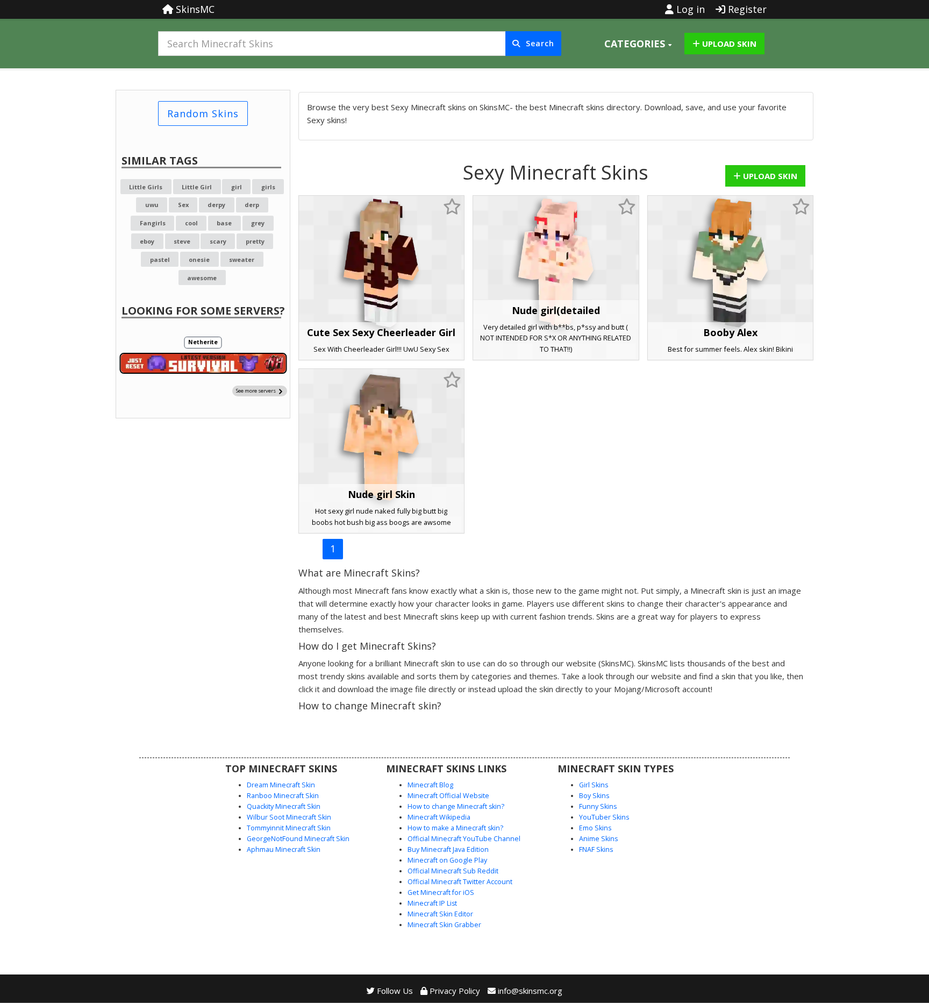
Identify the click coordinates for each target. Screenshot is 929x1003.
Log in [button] (689, 9)
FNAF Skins (596, 849)
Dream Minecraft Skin (281, 784)
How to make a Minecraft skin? (455, 828)
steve (182, 241)
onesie (199, 259)
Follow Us (394, 990)
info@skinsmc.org (530, 990)
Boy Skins (594, 795)
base (224, 223)
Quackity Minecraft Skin (283, 806)
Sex (183, 205)
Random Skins (203, 113)
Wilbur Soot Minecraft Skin (289, 817)
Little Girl (197, 187)
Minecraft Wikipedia (439, 817)
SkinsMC (194, 9)
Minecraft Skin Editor (440, 914)
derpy (216, 205)
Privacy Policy (453, 990)
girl (236, 187)
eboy (147, 241)
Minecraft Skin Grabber (444, 924)
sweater (241, 259)
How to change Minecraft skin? (456, 806)
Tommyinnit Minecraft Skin (289, 828)
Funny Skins (598, 806)
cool (191, 223)
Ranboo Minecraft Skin (283, 795)
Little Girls (145, 187)
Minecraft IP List (432, 903)
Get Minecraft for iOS (441, 892)
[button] (637, 43)
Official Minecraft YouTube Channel (464, 838)
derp (252, 205)
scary (218, 241)
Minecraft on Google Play (447, 860)
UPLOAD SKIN (728, 43)
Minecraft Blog (430, 784)
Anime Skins (598, 838)
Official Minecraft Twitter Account (460, 881)
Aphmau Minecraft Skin (283, 849)
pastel (160, 259)
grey (258, 223)
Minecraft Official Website (448, 795)
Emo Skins (595, 828)
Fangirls (153, 223)
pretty (255, 241)
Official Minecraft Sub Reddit (453, 871)
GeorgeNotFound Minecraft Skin (298, 838)
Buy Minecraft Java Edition (448, 849)
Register (746, 9)
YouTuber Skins (604, 817)
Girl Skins (593, 784)
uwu (152, 205)
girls (268, 187)
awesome (202, 278)
